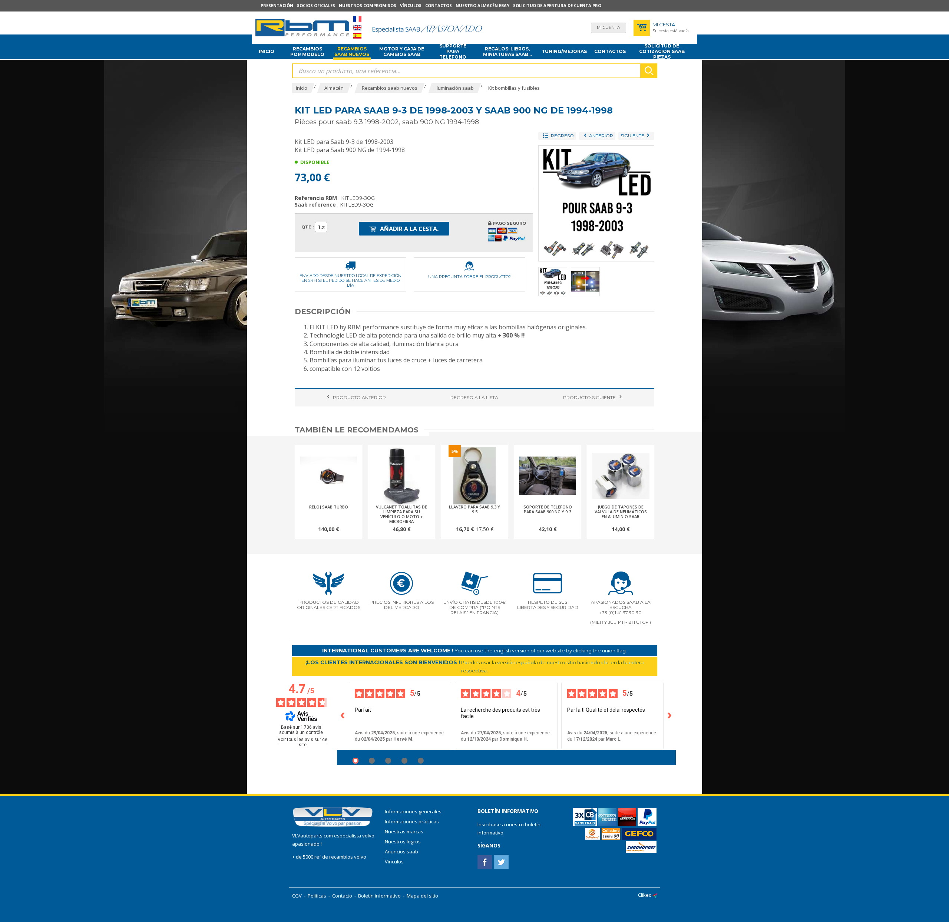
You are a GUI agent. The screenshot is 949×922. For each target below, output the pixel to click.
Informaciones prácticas (412, 821)
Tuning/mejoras (564, 51)
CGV (297, 895)
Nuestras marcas (404, 831)
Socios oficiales (316, 5)
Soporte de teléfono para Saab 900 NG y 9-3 (547, 509)
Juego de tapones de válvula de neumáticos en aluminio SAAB (621, 511)
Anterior (359, 397)
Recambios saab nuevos (351, 51)
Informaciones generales (413, 811)
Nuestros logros (403, 841)
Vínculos (410, 5)
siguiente (589, 397)
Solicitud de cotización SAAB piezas (662, 51)
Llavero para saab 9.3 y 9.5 (474, 509)
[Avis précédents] (343, 716)
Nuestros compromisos (367, 5)
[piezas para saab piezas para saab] (302, 28)
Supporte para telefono (452, 51)
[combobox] (321, 227)
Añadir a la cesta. (408, 229)
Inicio (266, 51)
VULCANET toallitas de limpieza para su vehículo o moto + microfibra (401, 514)
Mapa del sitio (422, 895)
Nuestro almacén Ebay (482, 5)
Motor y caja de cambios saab (401, 51)
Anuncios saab (401, 851)
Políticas (317, 895)
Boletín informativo (379, 895)
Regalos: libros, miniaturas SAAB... (507, 51)
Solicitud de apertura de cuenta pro (557, 5)
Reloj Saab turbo (328, 506)
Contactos (438, 5)
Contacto (342, 895)
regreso (474, 397)
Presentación (277, 5)
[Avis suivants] (670, 716)
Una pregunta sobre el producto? (469, 276)
